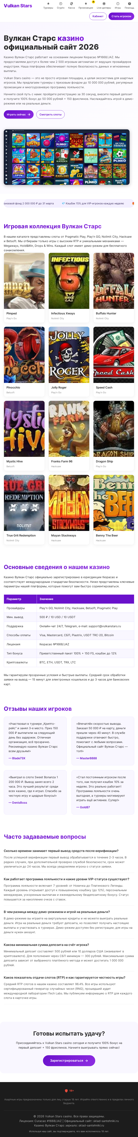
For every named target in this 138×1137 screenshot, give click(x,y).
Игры (118, 7)
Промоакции (86, 5)
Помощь (129, 7)
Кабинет (98, 16)
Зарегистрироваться (66, 1060)
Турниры (48, 7)
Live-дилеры (104, 7)
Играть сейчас (16, 114)
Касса (71, 7)
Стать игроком (121, 16)
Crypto (61, 7)
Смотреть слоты (50, 114)
